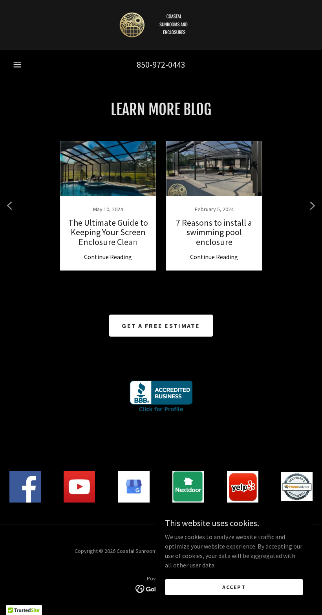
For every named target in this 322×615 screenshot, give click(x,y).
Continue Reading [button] (108, 257)
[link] (161, 25)
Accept (234, 586)
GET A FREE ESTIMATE (161, 326)
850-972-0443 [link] (161, 64)
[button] (17, 64)
